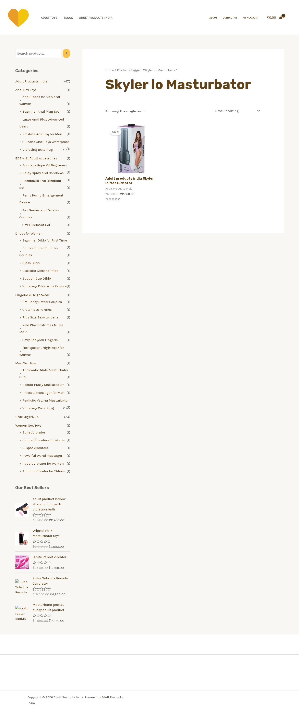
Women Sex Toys (28, 425)
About (213, 17)
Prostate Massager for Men (43, 393)
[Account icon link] (290, 17)
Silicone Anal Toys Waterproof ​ (46, 142)
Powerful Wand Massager (42, 455)
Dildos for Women (29, 233)
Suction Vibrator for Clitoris (43, 471)
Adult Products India (95, 18)
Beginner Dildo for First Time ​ (45, 240)
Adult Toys (49, 18)
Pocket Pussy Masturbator (43, 385)
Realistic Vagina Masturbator (45, 400)
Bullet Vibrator (33, 432)
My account (251, 17)
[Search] (66, 53)
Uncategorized (26, 417)
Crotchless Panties (37, 309)
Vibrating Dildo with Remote (44, 286)
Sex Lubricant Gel (36, 225)
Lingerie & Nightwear (32, 295)
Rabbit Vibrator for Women (43, 463)
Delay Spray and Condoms (43, 173)
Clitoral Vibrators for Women (44, 440)
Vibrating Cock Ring (38, 408)
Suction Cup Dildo (36, 278)
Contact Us (230, 17)
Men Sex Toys (25, 363)
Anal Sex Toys (26, 90)
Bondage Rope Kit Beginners (44, 165)
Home (109, 70)
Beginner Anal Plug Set (40, 111)
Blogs (68, 18)
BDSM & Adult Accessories (36, 158)
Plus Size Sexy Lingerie (40, 317)
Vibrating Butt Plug (37, 149)
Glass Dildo (31, 263)
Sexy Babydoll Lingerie (40, 340)
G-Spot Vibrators (35, 448)
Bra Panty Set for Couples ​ (42, 302)
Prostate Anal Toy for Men (42, 134)
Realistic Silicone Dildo (40, 271)
